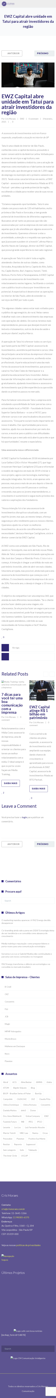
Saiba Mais (10, 783)
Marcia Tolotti (9, 1133)
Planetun (8, 1061)
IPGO (39, 1122)
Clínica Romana (29, 1105)
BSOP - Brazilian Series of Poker (17, 1093)
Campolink (8, 1099)
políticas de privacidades (28, 1245)
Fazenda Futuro (10, 1122)
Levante (6, 1127)
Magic (7, 1024)
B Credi (8, 987)
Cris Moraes (10, 119)
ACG (14, 1082)
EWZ (22, 119)
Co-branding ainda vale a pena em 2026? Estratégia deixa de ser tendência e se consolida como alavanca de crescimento (27, 933)
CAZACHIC (22, 1099)
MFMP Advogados (13, 1031)
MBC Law (24, 1133)
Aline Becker (26, 1082)
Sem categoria (9, 1150)
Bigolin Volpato (20, 1088)
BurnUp (38, 1093)
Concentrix (9, 1001)
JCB (6, 1016)
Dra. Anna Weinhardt (12, 1116)
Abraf (5, 1082)
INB (22, 1122)
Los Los (17, 1127)
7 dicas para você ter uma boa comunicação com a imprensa (12, 703)
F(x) (6, 1009)
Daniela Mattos (10, 1110)
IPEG (31, 1122)
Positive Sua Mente (37, 1139)
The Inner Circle (10, 1156)
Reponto (18, 1144)
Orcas (45, 1133)
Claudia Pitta (44, 1099)
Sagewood (30, 1144)
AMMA (39, 1082)
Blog (33, 1088)
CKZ (7, 994)
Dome (33, 1110)
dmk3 (23, 1110)
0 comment (33, 119)
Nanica (35, 1133)
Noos (7, 1054)
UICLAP (24, 1156)
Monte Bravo (10, 1039)
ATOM (6, 1088)
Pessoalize (7, 1139)
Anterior (13, 53)
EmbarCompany (33, 1116)
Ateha (49, 1082)
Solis (22, 1150)
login (24, 817)
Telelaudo (32, 1150)
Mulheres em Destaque (15, 1046)
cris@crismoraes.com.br (13, 1209)
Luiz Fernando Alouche (35, 1127)
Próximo (43, 53)
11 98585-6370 (21, 1217)
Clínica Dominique (11, 1105)
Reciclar (6, 1144)
